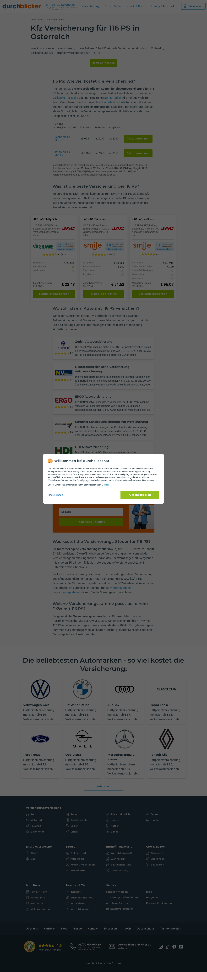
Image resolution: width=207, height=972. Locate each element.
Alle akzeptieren (140, 494)
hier (106, 485)
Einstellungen (55, 495)
